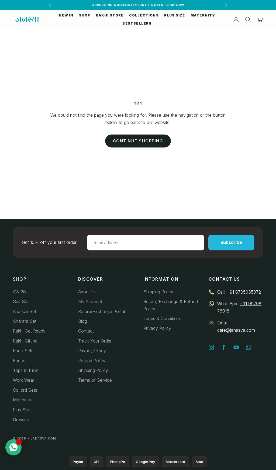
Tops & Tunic (26, 370)
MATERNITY (203, 15)
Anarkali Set (24, 311)
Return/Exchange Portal (101, 311)
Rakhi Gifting (25, 341)
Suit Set (21, 301)
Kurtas (19, 360)
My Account (90, 301)
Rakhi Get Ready (29, 331)
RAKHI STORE (109, 15)
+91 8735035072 (244, 292)
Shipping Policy (93, 370)
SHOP (85, 15)
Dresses (21, 419)
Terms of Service (95, 380)
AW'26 (19, 291)
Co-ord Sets (25, 390)
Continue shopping (138, 140)
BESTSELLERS (136, 23)
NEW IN (66, 15)
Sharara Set (24, 321)
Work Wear (23, 380)
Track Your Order (95, 341)
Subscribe (231, 242)
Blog (82, 321)
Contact (86, 331)
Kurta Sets (23, 350)
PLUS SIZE (174, 15)
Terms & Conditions (162, 318)
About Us (87, 291)
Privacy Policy (92, 350)
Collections (144, 15)
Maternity (22, 399)
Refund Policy (91, 360)
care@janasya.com (236, 330)
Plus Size (22, 409)
